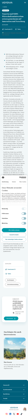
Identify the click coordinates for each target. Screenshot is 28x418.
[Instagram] (6, 414)
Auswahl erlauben (14, 234)
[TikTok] (21, 414)
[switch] (24, 213)
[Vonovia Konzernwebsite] (7, 2)
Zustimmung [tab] (5, 182)
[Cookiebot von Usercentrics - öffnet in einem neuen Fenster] (19, 178)
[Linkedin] (10, 414)
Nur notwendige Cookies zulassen (14, 239)
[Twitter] (14, 414)
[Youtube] (18, 414)
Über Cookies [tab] (22, 182)
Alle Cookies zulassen (14, 230)
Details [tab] (14, 182)
